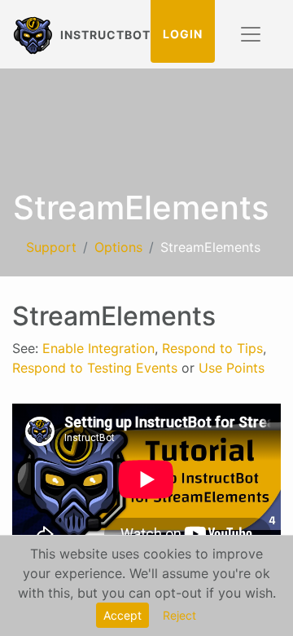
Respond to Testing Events (94, 368)
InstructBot (99, 34)
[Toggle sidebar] (250, 34)
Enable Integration (98, 348)
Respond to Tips (212, 348)
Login (183, 34)
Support (51, 247)
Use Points (232, 368)
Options (118, 247)
